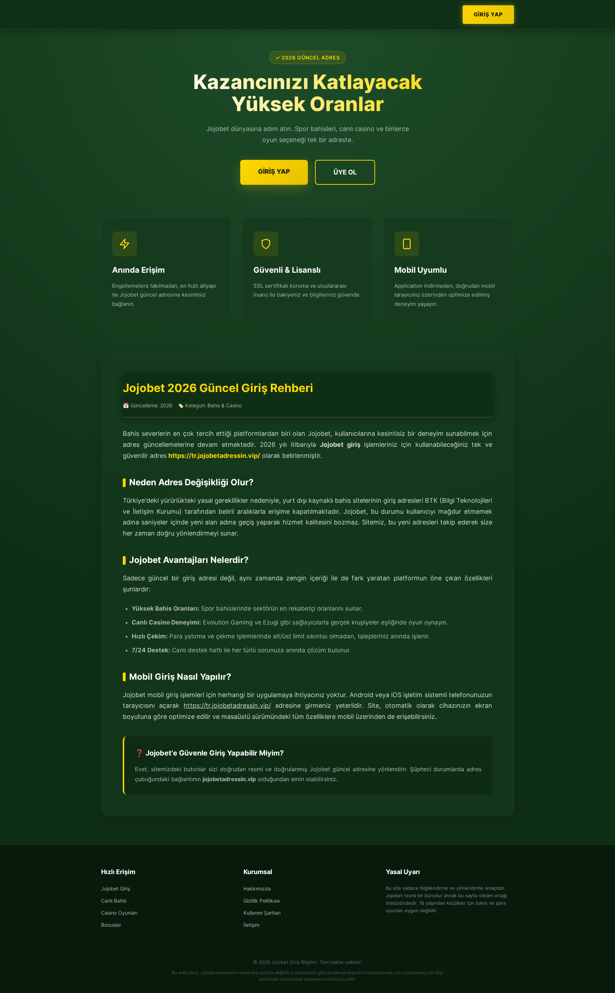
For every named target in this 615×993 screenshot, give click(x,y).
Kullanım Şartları (261, 913)
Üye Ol (345, 172)
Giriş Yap (488, 14)
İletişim (251, 925)
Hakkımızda (257, 888)
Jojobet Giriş (115, 888)
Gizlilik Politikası (261, 901)
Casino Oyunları (119, 913)
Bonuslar (111, 925)
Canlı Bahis (113, 901)
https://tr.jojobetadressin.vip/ (214, 455)
